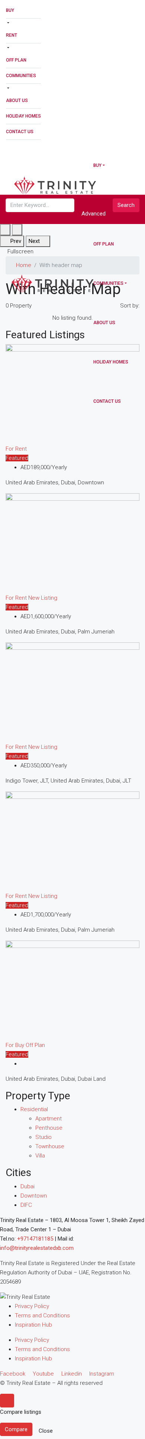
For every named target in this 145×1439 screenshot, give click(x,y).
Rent (11, 35)
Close (46, 1431)
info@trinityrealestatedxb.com (37, 1248)
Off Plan (16, 60)
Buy (10, 10)
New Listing (42, 598)
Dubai (27, 1186)
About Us (17, 100)
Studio (43, 1137)
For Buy (16, 1045)
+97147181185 (35, 1238)
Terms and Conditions (42, 1315)
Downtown (33, 1195)
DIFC (26, 1205)
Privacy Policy (32, 1306)
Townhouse (49, 1146)
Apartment (48, 1118)
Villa (40, 1155)
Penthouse (48, 1127)
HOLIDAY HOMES (23, 116)
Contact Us (19, 131)
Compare (16, 1429)
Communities (21, 75)
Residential (34, 1109)
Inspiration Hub (33, 1324)
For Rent (16, 448)
